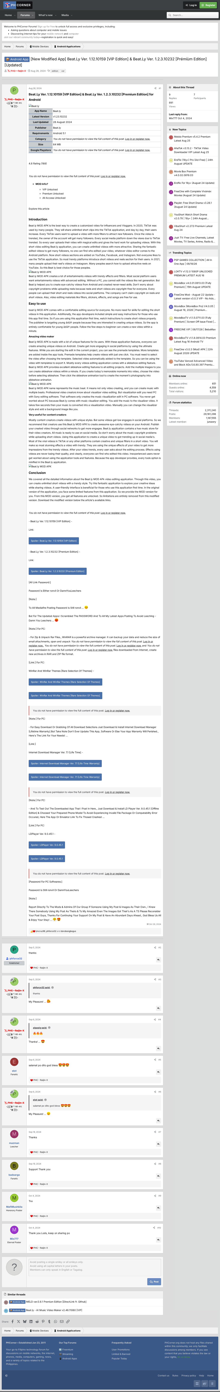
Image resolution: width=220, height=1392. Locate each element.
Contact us (163, 1375)
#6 (159, 1091)
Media (65, 15)
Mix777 (173, 118)
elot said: (38, 1099)
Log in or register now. (137, 138)
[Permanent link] (42, 100)
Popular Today (119, 1358)
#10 (159, 1227)
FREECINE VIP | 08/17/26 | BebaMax (195, 329)
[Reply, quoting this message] (158, 960)
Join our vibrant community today (21, 37)
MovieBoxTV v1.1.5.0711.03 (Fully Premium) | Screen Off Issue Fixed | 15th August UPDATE (194, 321)
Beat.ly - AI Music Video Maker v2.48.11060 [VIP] (46, 1310)
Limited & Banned (121, 1354)
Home (8, 15)
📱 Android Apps (68, 1358)
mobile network (55, 33)
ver (63, 71)
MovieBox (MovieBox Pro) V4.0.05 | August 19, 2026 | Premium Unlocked (194, 310)
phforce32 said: (41, 987)
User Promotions (121, 1349)
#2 (159, 947)
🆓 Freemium (66, 1349)
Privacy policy (189, 1375)
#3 (159, 979)
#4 (159, 1019)
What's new (45, 15)
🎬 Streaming (66, 1354)
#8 (159, 1163)
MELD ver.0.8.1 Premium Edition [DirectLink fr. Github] (48, 1301)
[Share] (155, 88)
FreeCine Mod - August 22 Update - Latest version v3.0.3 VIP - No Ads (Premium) (194, 298)
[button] (15, 15)
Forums (25, 15)
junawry (211, 421)
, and (56, 931)
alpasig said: (40, 1027)
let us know (184, 1357)
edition (55, 71)
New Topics (179, 129)
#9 (159, 1195)
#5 (159, 1059)
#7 (159, 1132)
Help (201, 1375)
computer (74, 33)
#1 (160, 88)
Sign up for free (46, 26)
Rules (175, 1375)
